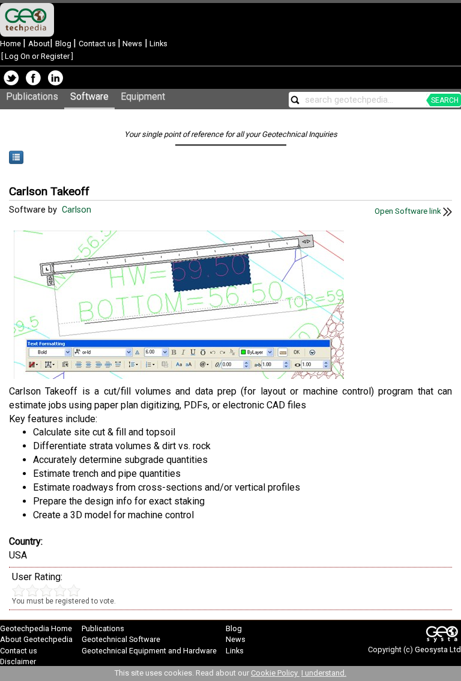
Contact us (98, 43)
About (39, 43)
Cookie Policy (275, 672)
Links (157, 43)
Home (11, 43)
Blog (64, 43)
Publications (32, 96)
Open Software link (409, 211)
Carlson (78, 210)
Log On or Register (37, 56)
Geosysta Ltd (438, 649)
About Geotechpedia (36, 639)
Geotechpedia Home (36, 628)
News (131, 43)
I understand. (323, 672)
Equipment (143, 96)
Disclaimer (18, 661)
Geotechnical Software (121, 639)
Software (89, 96)
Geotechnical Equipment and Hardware (149, 650)
